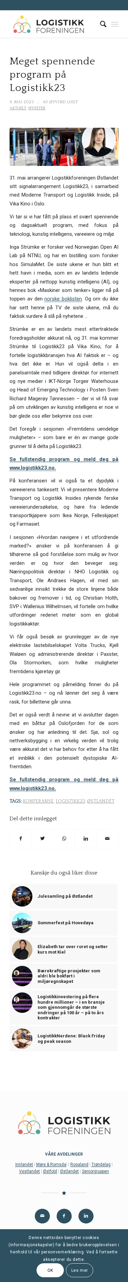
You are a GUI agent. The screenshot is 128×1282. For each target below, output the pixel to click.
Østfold (50, 1171)
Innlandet (24, 1164)
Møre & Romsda (51, 1164)
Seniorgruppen (95, 1171)
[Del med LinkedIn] (85, 838)
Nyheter (36, 108)
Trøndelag (101, 1164)
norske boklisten (63, 299)
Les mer (79, 1270)
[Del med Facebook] (20, 838)
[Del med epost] (107, 838)
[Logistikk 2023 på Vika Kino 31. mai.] (64, 147)
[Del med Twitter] (42, 838)
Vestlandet (29, 1171)
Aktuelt (18, 108)
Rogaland (79, 1164)
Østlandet (100, 801)
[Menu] (114, 24)
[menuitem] (99, 24)
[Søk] (99, 24)
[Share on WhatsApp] (64, 838)
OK (50, 1270)
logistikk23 (70, 801)
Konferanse (38, 801)
